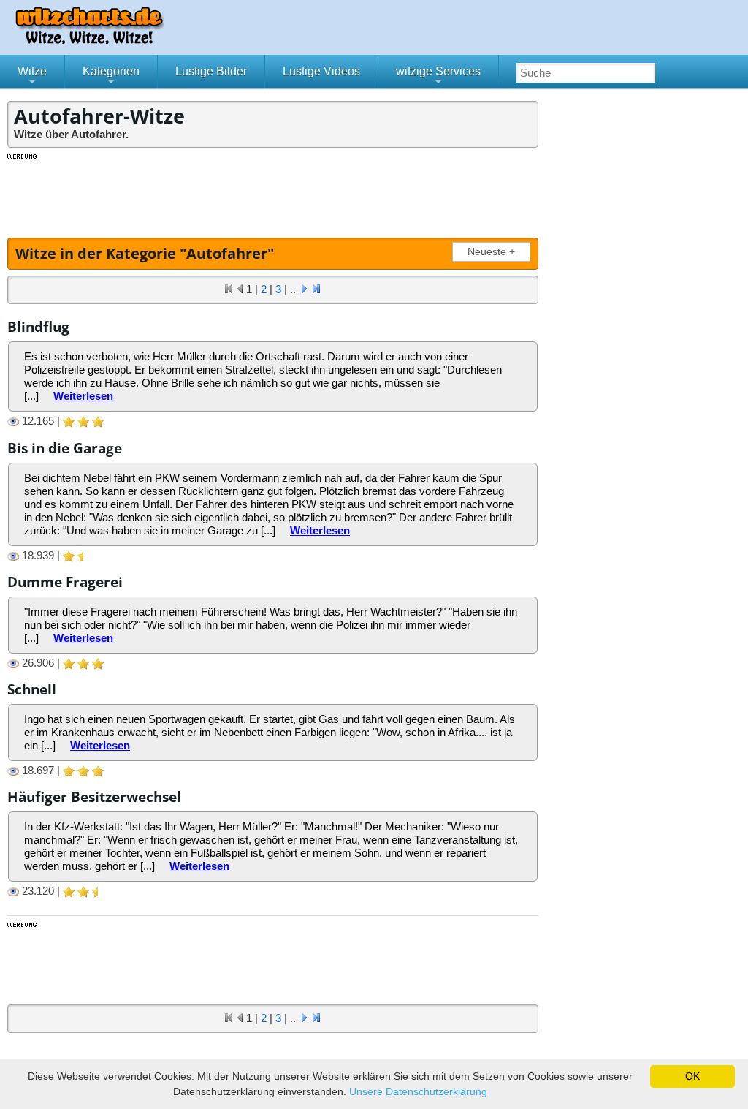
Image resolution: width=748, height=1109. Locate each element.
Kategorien (111, 76)
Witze (32, 76)
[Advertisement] (274, 194)
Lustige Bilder (211, 71)
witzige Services (438, 76)
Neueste (491, 252)
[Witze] (89, 40)
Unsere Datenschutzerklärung (418, 1091)
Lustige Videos (321, 71)
